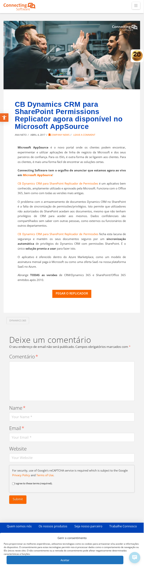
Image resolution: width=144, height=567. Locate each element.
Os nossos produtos (53, 526)
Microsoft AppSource (37, 175)
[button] (136, 5)
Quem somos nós (19, 526)
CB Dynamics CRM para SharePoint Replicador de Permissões (58, 183)
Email (16, 428)
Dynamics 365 (17, 320)
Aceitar (65, 560)
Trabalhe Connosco (123, 526)
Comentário (23, 356)
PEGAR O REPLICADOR (72, 293)
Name (17, 408)
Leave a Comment (84, 134)
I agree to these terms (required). (33, 483)
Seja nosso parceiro (88, 526)
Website (18, 448)
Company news (60, 134)
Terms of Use (44, 475)
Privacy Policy (21, 475)
